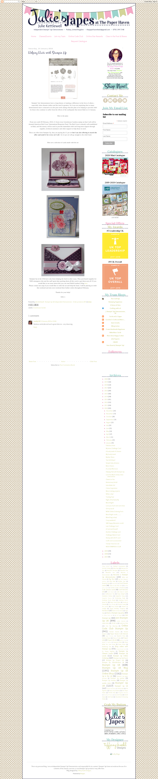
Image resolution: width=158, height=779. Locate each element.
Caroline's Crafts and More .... (115, 320)
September (110, 420)
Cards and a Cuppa (115, 316)
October (109, 417)
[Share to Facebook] (35, 305)
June (107, 428)
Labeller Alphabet (121, 621)
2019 (106, 382)
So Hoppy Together (108, 651)
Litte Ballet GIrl (110, 485)
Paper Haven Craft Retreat (119, 634)
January (108, 443)
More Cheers (110, 466)
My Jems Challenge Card (113, 448)
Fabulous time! (110, 445)
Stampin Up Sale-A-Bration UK (113, 662)
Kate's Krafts (115, 323)
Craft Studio (111, 592)
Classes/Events (45, 36)
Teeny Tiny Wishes (114, 690)
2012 (106, 402)
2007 (106, 557)
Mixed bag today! (111, 517)
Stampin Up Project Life (115, 660)
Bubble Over (121, 581)
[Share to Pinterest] (37, 305)
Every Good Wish (115, 602)
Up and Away (118, 695)
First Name (106, 130)
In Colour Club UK (107, 615)
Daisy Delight (121, 594)
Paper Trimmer (109, 636)
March (108, 437)
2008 (106, 554)
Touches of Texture (108, 695)
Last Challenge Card (112, 526)
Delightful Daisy (120, 596)
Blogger (82, 773)
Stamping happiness (115, 302)
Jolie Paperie (115, 339)
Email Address (108, 123)
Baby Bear (116, 568)
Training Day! (110, 497)
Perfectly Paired (106, 638)
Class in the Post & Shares (116, 36)
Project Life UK (112, 640)
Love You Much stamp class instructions (114, 475)
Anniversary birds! (111, 482)
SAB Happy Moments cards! (115, 523)
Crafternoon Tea (109, 594)
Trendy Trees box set (112, 544)
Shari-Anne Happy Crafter (115, 336)
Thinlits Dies (111, 692)
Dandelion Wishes (107, 596)
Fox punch (105, 606)
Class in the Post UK (116, 585)
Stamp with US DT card (113, 538)
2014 (106, 397)
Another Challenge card (113, 532)
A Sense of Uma (115, 305)
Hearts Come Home (117, 610)
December (109, 411)
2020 (106, 379)
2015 (106, 394)
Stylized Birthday (111, 688)
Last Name (106, 136)
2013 (106, 399)
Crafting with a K (115, 308)
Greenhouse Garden (39, 308)
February (109, 440)
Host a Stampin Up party (115, 613)
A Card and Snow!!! (112, 529)
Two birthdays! (110, 460)
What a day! (110, 494)
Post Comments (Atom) (67, 365)
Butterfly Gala (106, 583)
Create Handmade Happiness (115, 329)
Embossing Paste (120, 598)
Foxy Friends (115, 606)
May (107, 431)
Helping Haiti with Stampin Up (115, 472)
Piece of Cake (117, 638)
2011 (106, 405)
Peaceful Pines (121, 636)
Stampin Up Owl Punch (121, 658)
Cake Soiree (114, 583)
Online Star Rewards (94, 36)
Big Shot (112, 579)
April (108, 434)
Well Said (110, 697)
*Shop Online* (106, 566)
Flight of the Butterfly (112, 500)
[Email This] (29, 305)
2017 (106, 388)
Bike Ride (112, 581)
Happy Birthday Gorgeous (117, 608)
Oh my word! (110, 509)
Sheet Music (121, 644)
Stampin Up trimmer (109, 680)
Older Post (93, 361)
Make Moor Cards (115, 332)
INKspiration (115, 326)
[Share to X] (33, 305)
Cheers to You (110, 479)
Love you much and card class (115, 506)
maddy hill (37, 321)
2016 (106, 391)
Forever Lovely (122, 604)
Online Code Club (75, 36)
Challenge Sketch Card (113, 535)
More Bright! (110, 503)
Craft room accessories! (113, 541)
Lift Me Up (114, 623)
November (109, 414)
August (108, 422)
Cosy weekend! (111, 520)
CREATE (115, 342)
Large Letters (105, 623)
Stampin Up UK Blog (115, 667)
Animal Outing (106, 568)
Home (33, 36)
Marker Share (110, 457)
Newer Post (32, 361)
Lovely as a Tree (123, 623)
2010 (106, 408)
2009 (106, 551)
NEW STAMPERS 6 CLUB (113, 547)
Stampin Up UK (111, 664)
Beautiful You (110, 572)
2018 (106, 385)
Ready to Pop (123, 640)
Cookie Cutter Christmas (117, 587)
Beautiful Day (124, 570)
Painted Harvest (114, 632)
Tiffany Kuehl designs (84, 771)
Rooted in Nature (106, 642)
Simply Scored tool (121, 649)
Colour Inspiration (111, 488)
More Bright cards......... (113, 514)
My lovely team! (111, 454)
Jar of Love (118, 615)
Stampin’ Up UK (121, 686)
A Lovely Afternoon (112, 469)
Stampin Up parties (117, 678)
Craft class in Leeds (122, 592)
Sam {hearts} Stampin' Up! (115, 345)
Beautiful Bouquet (112, 570)
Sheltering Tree (106, 646)
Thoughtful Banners (123, 692)
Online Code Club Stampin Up (115, 627)
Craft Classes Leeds (108, 590)
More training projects (113, 491)
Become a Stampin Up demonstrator (115, 576)
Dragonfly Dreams (106, 598)
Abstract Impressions (119, 566)
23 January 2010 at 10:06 (48, 321)
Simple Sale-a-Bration (112, 463)
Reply (35, 327)
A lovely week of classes (113, 451)
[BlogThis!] (31, 305)
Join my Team (59, 36)
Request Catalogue (79, 41)
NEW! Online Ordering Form (114, 511)
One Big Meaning (111, 626)
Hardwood (105, 611)
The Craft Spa (115, 299)
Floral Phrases (112, 604)
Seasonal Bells (118, 642)
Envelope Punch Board (108, 600)
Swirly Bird (121, 688)
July (107, 425)
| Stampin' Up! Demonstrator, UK (115, 312)
